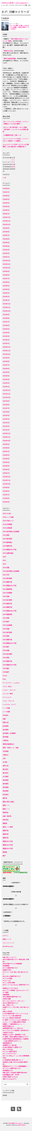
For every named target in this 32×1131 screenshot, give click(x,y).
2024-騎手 (6, 621)
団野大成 (5, 722)
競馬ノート (6, 805)
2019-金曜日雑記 (8, 553)
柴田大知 (5, 765)
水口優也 (5, 776)
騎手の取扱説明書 (10, 58)
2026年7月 (6, 192)
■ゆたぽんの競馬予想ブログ (12, 976)
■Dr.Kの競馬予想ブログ (10, 1003)
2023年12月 (6, 304)
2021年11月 (6, 394)
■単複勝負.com (8, 1070)
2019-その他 (7, 513)
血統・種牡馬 (7, 816)
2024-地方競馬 (7, 600)
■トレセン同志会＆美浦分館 (12, 1018)
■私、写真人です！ (9, 1005)
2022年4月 (6, 376)
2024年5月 (6, 286)
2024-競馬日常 (7, 603)
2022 (4, 564)
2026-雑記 (6, 668)
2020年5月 (6, 458)
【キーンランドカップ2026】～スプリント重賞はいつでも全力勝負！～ (16, 123)
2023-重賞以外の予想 (9, 585)
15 (12, 164)
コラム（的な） (8, 686)
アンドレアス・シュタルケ (11, 683)
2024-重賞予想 (7, 607)
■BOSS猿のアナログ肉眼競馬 (12, 963)
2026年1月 (6, 213)
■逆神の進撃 (7, 999)
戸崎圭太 (5, 755)
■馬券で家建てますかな (10, 1077)
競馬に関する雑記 (8, 801)
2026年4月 (6, 203)
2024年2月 (6, 296)
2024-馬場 (6, 618)
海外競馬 (5, 780)
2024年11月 (6, 264)
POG (4, 679)
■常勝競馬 (6, 966)
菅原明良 (5, 812)
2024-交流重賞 (7, 593)
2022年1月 (6, 386)
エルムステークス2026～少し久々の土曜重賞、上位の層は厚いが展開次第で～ (16, 145)
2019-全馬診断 (7, 528)
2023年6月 (6, 325)
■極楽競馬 (6, 994)
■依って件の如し (8, 1049)
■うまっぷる (7, 980)
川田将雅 (5, 751)
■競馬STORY (7, 970)
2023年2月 (6, 340)
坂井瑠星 (5, 737)
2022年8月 (6, 361)
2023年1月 (6, 343)
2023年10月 (6, 311)
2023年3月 (6, 336)
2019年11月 (6, 480)
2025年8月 (6, 231)
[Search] (27, 1084)
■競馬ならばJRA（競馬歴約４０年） (14, 1034)
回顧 (4, 719)
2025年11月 (6, 221)
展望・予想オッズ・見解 (10, 747)
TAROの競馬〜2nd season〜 (15, 3)
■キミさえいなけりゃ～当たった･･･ (14, 1001)
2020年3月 (6, 466)
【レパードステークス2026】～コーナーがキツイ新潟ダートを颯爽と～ (16, 140)
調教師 (5, 823)
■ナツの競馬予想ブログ (10, 968)
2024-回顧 (6, 596)
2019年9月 (6, 487)
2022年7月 (6, 365)
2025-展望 (6, 636)
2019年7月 (6, 494)
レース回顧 (6, 708)
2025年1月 (6, 257)
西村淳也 (5, 819)
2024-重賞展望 (7, 614)
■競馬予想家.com (8, 1026)
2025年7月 (6, 235)
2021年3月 (6, 422)
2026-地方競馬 (7, 654)
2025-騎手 (6, 647)
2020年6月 (6, 455)
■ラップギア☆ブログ (9, 1053)
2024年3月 (6, 293)
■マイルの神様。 (8, 978)
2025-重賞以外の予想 (9, 643)
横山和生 (5, 773)
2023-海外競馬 (7, 578)
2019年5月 (6, 502)
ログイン (5, 935)
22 (12, 166)
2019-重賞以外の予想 (9, 549)
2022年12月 (6, 347)
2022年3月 (6, 379)
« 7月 (4, 177)
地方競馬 (5, 726)
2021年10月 (6, 397)
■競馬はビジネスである (10, 988)
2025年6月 (6, 239)
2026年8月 (6, 188)
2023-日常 (6, 575)
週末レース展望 (8, 827)
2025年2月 (6, 253)
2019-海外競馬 (7, 538)
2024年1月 (6, 300)
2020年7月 (6, 451)
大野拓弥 (5, 740)
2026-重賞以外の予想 (9, 665)
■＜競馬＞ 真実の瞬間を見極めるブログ (15, 1037)
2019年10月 (6, 484)
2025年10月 (6, 224)
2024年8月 (6, 275)
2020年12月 (6, 433)
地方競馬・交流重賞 (9, 733)
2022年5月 (6, 372)
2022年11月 (6, 350)
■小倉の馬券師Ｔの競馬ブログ (12, 1047)
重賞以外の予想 (8, 841)
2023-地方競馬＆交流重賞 (11, 571)
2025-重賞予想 (7, 639)
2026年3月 (6, 206)
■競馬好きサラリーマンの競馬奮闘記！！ (16, 1066)
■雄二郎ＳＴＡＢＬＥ (9, 957)
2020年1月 (6, 473)
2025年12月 (6, 217)
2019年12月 (6, 476)
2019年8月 (6, 491)
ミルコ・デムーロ (8, 701)
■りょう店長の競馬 (9, 982)
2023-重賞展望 (7, 589)
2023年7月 (6, 322)
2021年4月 (6, 419)
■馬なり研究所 (7, 1011)
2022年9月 (6, 358)
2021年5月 (6, 415)
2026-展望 (6, 657)
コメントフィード (8, 943)
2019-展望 (6, 535)
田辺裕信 (5, 794)
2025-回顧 (6, 629)
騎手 (4, 856)
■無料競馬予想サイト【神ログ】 (13, 1028)
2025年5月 (6, 242)
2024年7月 (6, 278)
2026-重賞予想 (7, 661)
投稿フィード (7, 939)
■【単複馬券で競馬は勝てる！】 (13, 1060)
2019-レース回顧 (8, 517)
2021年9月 (6, 401)
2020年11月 (6, 437)
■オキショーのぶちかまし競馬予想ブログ (16, 984)
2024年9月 (6, 271)
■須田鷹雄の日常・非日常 (11, 1074)
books (5, 675)
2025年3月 (6, 250)
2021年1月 (6, 430)
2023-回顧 (6, 567)
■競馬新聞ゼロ (7, 1043)
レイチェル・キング (9, 704)
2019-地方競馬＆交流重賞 (11, 531)
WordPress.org (8, 946)
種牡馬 (5, 798)
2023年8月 (6, 318)
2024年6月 (6, 282)
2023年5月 (6, 329)
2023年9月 (6, 314)
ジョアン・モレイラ (9, 690)
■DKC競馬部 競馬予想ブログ (12, 996)
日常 (4, 758)
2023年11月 (6, 307)
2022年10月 (6, 354)
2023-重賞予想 (7, 582)
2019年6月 (6, 498)
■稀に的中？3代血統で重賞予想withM (15, 1072)
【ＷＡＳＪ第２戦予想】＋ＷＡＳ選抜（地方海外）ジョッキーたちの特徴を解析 (15, 129)
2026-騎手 (6, 672)
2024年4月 (6, 289)
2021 (4, 560)
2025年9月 (6, 228)
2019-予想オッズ (8, 520)
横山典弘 (5, 769)
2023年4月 (6, 332)
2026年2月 (6, 210)
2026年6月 (6, 195)
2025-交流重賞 (7, 625)
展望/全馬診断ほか (8, 744)
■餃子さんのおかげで (9, 1079)
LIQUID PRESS (21, 1125)
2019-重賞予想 (7, 546)
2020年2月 (6, 469)
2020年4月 (6, 462)
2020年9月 (6, 444)
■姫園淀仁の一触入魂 (9, 1045)
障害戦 (5, 852)
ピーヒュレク (7, 697)
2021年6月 (6, 412)
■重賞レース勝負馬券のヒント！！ (14, 1024)
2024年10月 (6, 268)
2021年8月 (6, 404)
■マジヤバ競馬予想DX (10, 1051)
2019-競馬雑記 (7, 542)
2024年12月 (6, 260)
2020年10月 (6, 440)
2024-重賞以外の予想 (9, 611)
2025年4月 (6, 246)
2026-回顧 (6, 650)
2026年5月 (6, 199)
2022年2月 (6, 383)
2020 (4, 557)
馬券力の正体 (8, 51)
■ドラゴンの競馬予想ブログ (12, 1068)
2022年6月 (6, 368)
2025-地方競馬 (7, 632)
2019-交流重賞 (7, 524)
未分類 (5, 762)
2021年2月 (6, 426)
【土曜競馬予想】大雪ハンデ (12, 135)
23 (14, 166)
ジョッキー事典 (8, 693)
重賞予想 (5, 830)
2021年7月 (6, 408)
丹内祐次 (5, 715)
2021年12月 (6, 390)
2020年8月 (6, 448)
